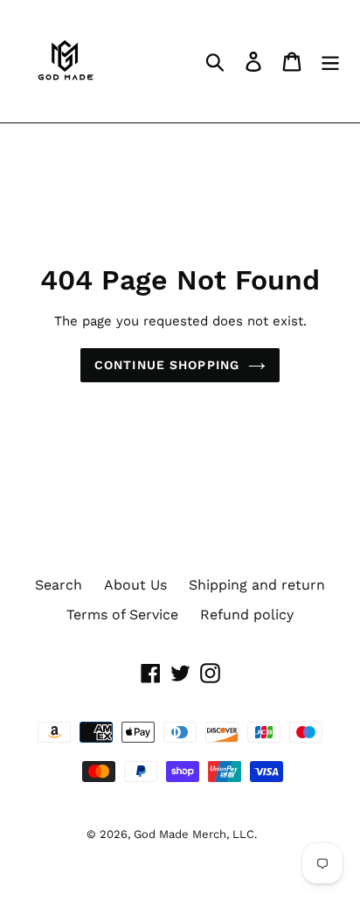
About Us (135, 584)
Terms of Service (122, 614)
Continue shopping (166, 365)
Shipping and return (257, 584)
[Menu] (330, 61)
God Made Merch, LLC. (195, 834)
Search (58, 584)
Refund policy (247, 614)
